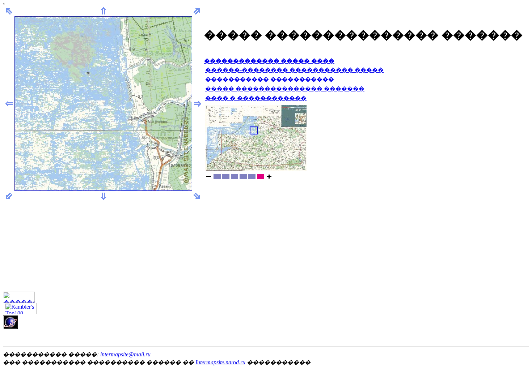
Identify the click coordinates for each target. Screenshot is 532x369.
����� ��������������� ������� (284, 89)
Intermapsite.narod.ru (220, 362)
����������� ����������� (269, 79)
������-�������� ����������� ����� (294, 70)
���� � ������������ (256, 98)
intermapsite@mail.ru (125, 354)
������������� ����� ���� (269, 61)
